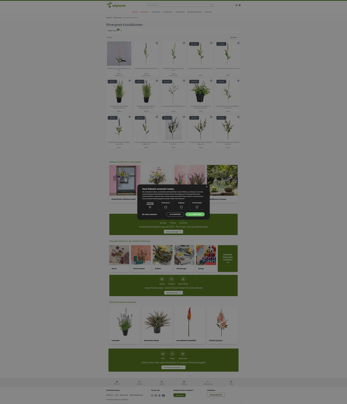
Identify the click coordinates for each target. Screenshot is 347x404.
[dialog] (173, 202)
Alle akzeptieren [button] (195, 214)
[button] (149, 214)
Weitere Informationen (178, 198)
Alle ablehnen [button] (175, 214)
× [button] (206, 186)
